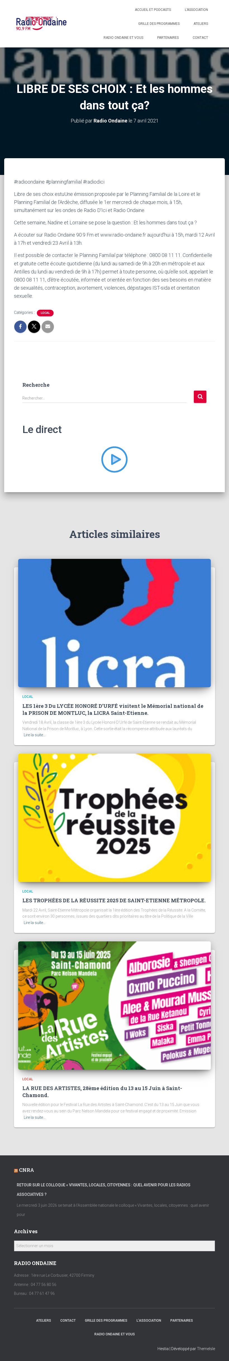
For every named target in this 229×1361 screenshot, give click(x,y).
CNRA (26, 1170)
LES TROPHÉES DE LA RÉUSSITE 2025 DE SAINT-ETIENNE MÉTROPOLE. (114, 900)
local (45, 312)
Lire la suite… (35, 735)
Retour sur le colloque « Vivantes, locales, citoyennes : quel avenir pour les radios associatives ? (103, 1190)
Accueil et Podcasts (153, 10)
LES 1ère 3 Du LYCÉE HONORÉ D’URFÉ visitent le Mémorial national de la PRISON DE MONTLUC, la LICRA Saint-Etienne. (112, 709)
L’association (196, 10)
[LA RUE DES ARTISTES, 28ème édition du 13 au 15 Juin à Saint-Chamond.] (114, 1005)
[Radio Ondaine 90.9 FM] (41, 24)
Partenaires (168, 38)
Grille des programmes (159, 24)
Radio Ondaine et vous (123, 38)
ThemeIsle (206, 1348)
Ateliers (201, 24)
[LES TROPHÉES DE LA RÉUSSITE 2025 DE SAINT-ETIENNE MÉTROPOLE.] (114, 817)
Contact (200, 38)
